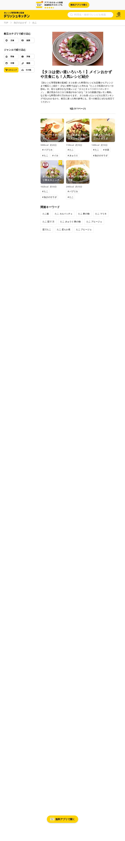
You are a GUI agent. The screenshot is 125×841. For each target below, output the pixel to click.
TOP (6, 23)
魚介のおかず (20, 23)
